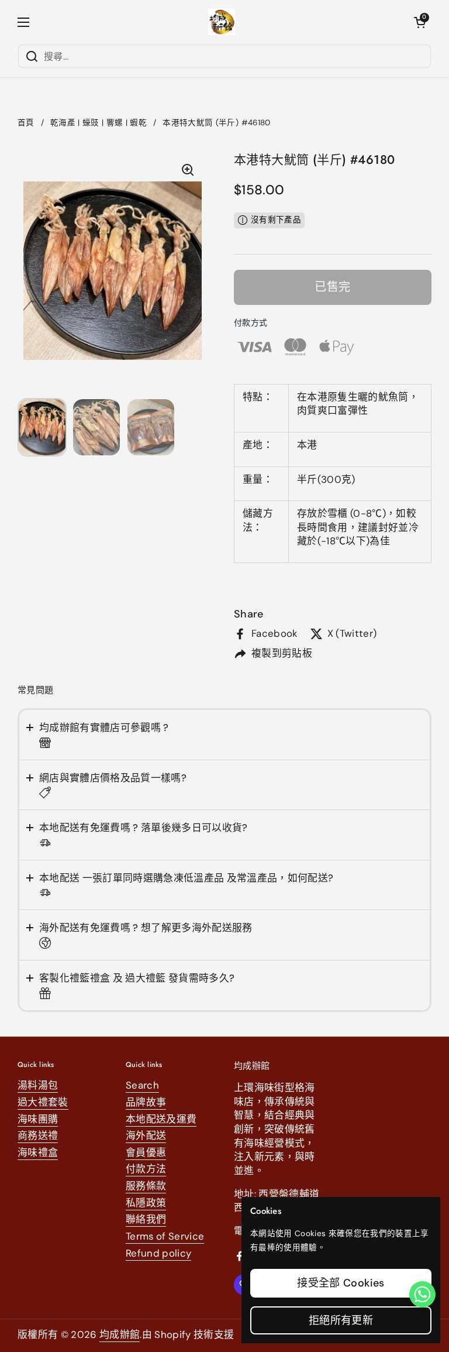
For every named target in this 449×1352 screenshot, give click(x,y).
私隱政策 (146, 1202)
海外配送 (146, 1135)
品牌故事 (146, 1102)
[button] (419, 22)
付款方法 (146, 1168)
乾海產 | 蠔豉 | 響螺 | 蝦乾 (98, 123)
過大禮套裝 (43, 1102)
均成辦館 (119, 1334)
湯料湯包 (38, 1085)
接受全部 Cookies (340, 1283)
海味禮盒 (38, 1152)
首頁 (26, 123)
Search (142, 1085)
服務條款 (146, 1185)
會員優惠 (146, 1152)
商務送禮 (38, 1135)
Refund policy (158, 1253)
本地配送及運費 (161, 1119)
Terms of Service (165, 1236)
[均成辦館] (222, 22)
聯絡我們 (146, 1219)
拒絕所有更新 (341, 1320)
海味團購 (38, 1119)
